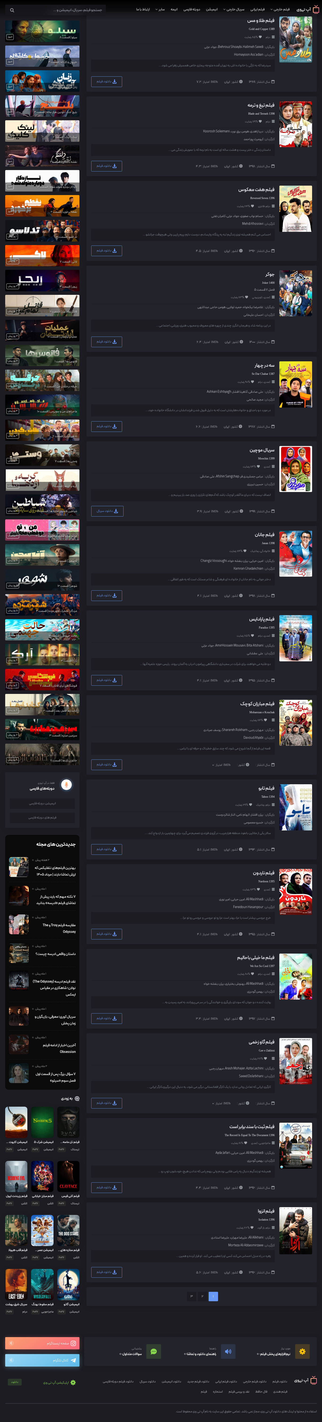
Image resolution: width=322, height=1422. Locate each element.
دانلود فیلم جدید (198, 1381)
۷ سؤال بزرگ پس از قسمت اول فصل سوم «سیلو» (56, 1077)
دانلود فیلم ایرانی (226, 1381)
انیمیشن (212, 9)
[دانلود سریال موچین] (295, 468)
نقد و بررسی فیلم (239, 1391)
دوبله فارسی (191, 9)
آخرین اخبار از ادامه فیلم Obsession (59, 1049)
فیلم (204, 1391)
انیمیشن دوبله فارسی (42, 803)
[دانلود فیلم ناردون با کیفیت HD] (295, 891)
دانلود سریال (105, 511)
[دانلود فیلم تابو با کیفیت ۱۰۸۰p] (295, 807)
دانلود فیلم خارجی (255, 1381)
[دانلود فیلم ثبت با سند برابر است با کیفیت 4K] (295, 1145)
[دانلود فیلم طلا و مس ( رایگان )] (295, 39)
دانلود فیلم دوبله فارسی (118, 1381)
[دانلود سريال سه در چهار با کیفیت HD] (295, 384)
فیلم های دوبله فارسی (42, 817)
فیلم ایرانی (257, 9)
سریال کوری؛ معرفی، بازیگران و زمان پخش (55, 1020)
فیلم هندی (280, 1391)
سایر (162, 9)
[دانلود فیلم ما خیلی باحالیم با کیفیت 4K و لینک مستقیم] (295, 976)
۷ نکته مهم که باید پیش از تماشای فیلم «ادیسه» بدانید (56, 900)
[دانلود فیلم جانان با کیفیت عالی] (295, 553)
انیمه (174, 9)
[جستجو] (12, 10)
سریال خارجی (235, 9)
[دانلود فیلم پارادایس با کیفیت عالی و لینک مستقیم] (295, 637)
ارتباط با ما (143, 9)
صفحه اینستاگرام (58, 1343)
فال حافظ (261, 1391)
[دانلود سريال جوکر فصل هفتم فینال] (295, 293)
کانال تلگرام (60, 1360)
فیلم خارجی (282, 9)
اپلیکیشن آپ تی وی (40, 1382)
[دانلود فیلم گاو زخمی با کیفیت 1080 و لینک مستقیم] (295, 1060)
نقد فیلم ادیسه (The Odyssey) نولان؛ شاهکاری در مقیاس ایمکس (54, 988)
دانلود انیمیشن (171, 1381)
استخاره (218, 1391)
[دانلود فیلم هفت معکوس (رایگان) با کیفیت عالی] (295, 208)
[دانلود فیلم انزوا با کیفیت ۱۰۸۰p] (295, 1230)
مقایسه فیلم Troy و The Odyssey (59, 928)
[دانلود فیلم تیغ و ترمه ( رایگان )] (295, 123)
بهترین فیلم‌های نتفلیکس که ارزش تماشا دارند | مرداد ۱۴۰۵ (55, 871)
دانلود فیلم (104, 81)
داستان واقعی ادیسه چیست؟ (56, 954)
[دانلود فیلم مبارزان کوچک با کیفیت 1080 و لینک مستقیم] (295, 722)
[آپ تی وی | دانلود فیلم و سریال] (308, 13)
